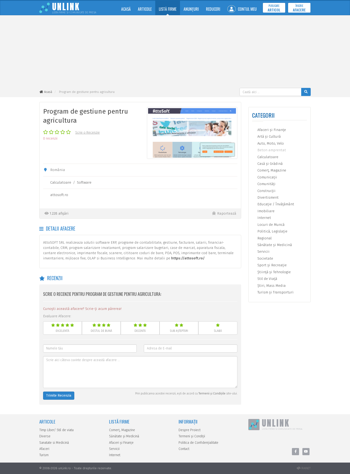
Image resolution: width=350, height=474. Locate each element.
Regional (264, 238)
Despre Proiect (189, 430)
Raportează (226, 213)
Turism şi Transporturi (275, 292)
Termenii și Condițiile (212, 393)
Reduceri (213, 9)
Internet (263, 218)
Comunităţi (265, 184)
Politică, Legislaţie (271, 231)
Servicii (263, 251)
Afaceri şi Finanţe (271, 130)
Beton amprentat (271, 150)
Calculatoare (60, 182)
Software (84, 182)
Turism (44, 455)
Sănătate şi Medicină (274, 245)
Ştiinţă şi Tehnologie (273, 272)
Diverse (44, 436)
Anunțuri (191, 9)
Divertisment (267, 197)
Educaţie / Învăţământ (275, 204)
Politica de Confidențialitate (198, 443)
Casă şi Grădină (269, 163)
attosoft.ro (59, 195)
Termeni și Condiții (192, 436)
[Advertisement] (175, 52)
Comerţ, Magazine (271, 170)
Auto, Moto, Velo (270, 143)
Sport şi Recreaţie (271, 265)
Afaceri (44, 449)
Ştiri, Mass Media (271, 285)
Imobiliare (265, 211)
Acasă (126, 9)
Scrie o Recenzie (87, 133)
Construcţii (265, 191)
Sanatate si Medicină (54, 443)
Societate (264, 258)
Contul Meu (247, 9)
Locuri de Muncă (270, 224)
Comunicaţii (266, 177)
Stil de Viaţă (266, 279)
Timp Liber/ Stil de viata (56, 430)
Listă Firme (167, 9)
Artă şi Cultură (268, 136)
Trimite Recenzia (58, 395)
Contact (184, 449)
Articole (145, 9)
